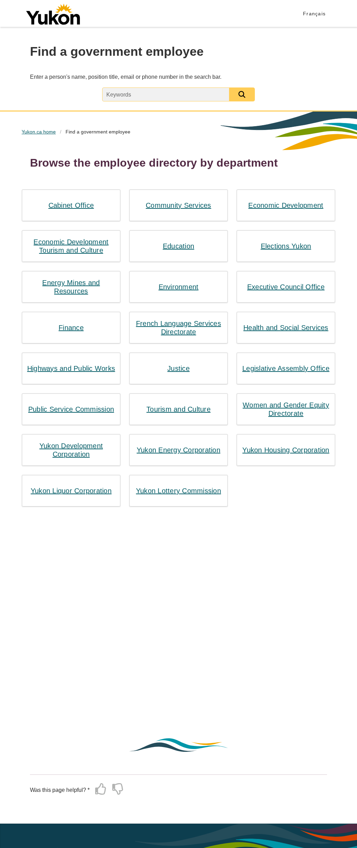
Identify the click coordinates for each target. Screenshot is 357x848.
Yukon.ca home (39, 132)
